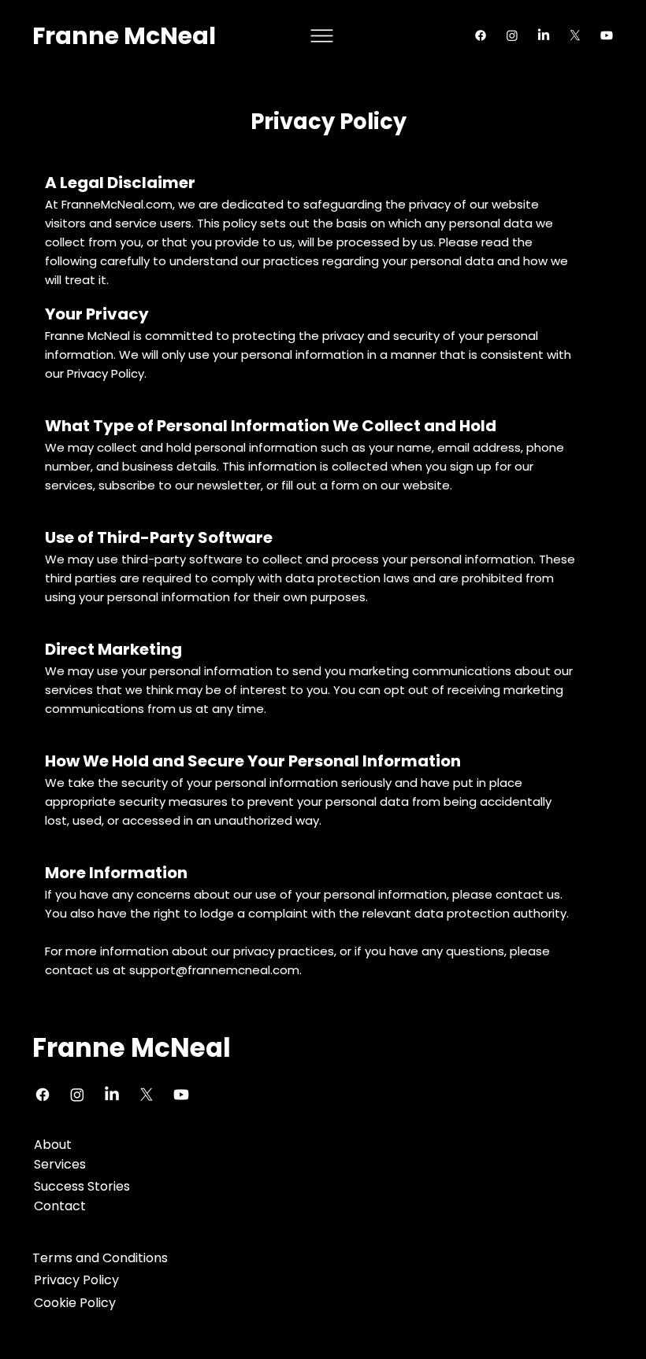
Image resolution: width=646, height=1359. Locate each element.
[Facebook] (480, 35)
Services (60, 1164)
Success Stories (82, 1186)
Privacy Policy (76, 1280)
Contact (60, 1206)
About (53, 1145)
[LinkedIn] (543, 35)
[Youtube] (607, 35)
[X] (575, 35)
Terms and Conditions (100, 1258)
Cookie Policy (75, 1303)
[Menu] (322, 36)
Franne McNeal (124, 36)
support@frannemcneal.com (214, 970)
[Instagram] (512, 35)
